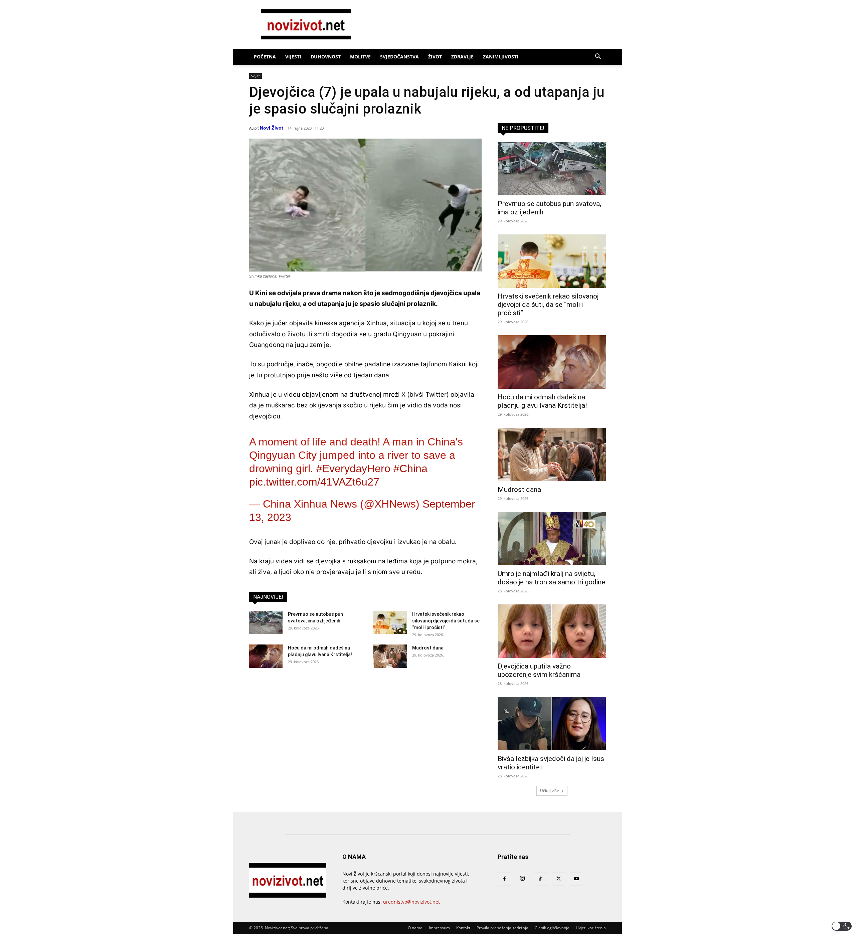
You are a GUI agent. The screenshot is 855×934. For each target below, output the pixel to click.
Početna (265, 56)
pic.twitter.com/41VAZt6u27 (314, 482)
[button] (598, 57)
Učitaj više (549, 790)
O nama (415, 928)
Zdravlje (462, 56)
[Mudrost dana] (390, 656)
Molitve (360, 56)
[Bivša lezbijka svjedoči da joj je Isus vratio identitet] (552, 723)
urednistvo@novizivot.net (411, 902)
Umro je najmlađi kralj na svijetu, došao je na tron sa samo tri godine (551, 578)
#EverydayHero (353, 468)
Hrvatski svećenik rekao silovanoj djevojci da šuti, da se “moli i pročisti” (446, 620)
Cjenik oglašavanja (552, 928)
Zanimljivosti (500, 56)
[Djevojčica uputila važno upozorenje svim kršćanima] (552, 631)
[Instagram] (522, 878)
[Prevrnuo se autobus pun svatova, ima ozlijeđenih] (266, 622)
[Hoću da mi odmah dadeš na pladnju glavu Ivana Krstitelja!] (266, 656)
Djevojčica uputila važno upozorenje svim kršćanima (539, 670)
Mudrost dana (428, 647)
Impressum (439, 928)
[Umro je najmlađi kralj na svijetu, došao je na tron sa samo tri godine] (552, 538)
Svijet (255, 75)
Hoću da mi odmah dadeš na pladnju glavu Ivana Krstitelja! (542, 401)
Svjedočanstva (399, 56)
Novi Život (271, 128)
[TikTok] (540, 879)
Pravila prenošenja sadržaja (502, 928)
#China (410, 468)
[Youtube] (576, 879)
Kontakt (463, 928)
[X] (558, 879)
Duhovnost (326, 56)
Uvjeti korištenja (591, 928)
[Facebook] (504, 879)
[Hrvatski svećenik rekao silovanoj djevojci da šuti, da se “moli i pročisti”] (390, 622)
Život (435, 56)
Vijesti (293, 56)
